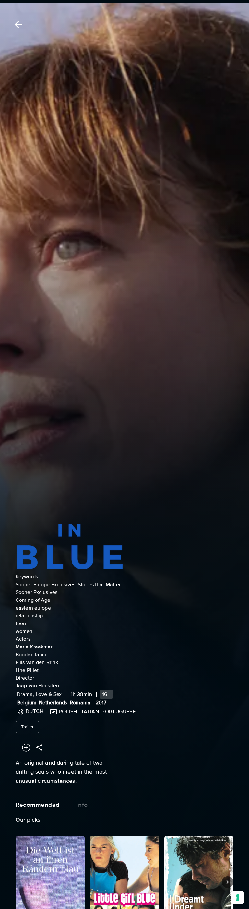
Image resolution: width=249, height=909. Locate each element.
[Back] (17, 24)
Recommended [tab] (38, 805)
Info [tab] (82, 805)
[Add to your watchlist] (26, 747)
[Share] (39, 747)
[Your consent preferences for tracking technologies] (237, 897)
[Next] (227, 882)
